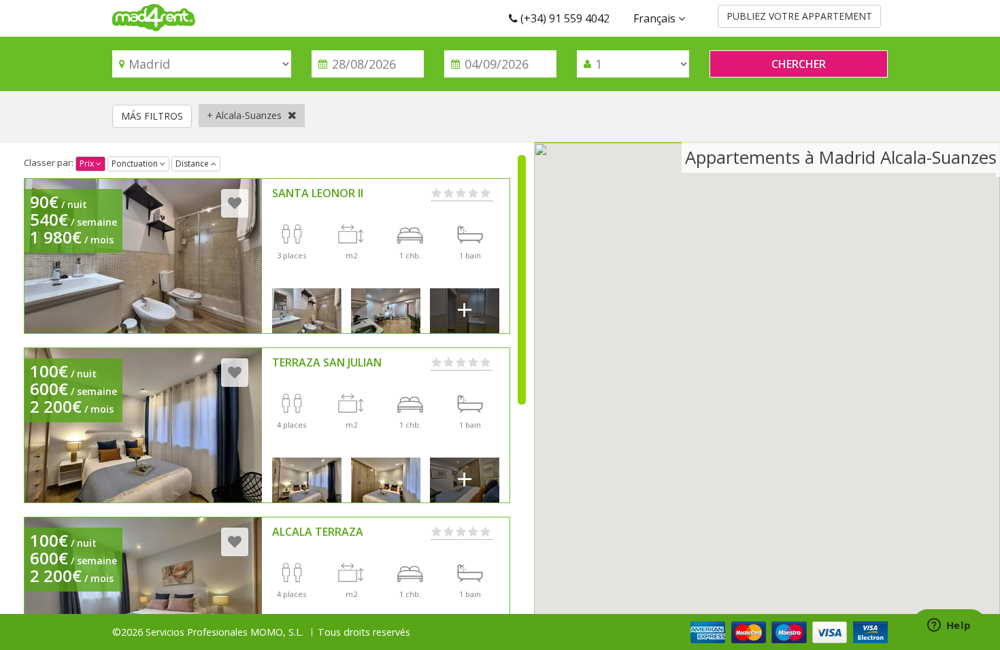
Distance (193, 163)
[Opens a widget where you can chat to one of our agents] (949, 626)
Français (655, 18)
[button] (767, 377)
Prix (88, 163)
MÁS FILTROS (152, 115)
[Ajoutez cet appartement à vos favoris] (234, 203)
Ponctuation (136, 163)
